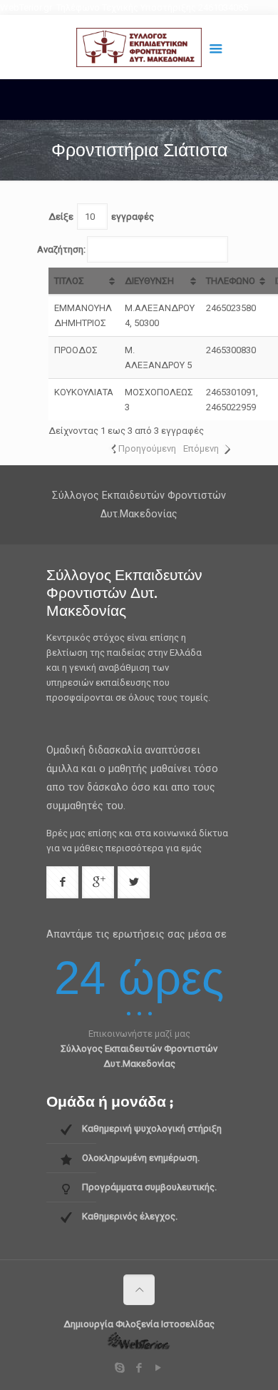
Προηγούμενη (147, 448)
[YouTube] (158, 1367)
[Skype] (120, 1367)
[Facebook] (139, 1367)
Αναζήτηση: (61, 249)
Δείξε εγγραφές (101, 216)
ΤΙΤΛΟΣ (69, 280)
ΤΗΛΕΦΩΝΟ (230, 280)
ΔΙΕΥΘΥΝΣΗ (149, 280)
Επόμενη (201, 448)
